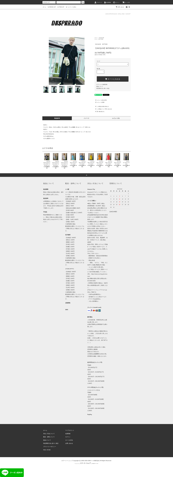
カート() (127, 2)
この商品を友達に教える (103, 106)
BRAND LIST (52, 7)
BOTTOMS (101, 39)
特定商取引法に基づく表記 (102, 88)
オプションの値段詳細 (101, 84)
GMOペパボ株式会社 (94, 460)
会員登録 (108, 2)
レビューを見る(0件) (102, 100)
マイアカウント (69, 430)
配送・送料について (49, 437)
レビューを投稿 (100, 102)
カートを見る (69, 440)
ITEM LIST (61, 7)
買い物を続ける (100, 111)
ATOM (48, 450)
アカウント (99, 2)
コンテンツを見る (71, 7)
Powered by (77, 463)
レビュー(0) (116, 118)
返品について (99, 86)
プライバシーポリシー (49, 446)
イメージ (86, 118)
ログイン (117, 2)
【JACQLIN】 (101, 37)
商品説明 (57, 118)
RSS (44, 450)
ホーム (44, 7)
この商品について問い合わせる (104, 109)
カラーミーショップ (67, 460)
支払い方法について (49, 433)
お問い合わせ (120, 7)
